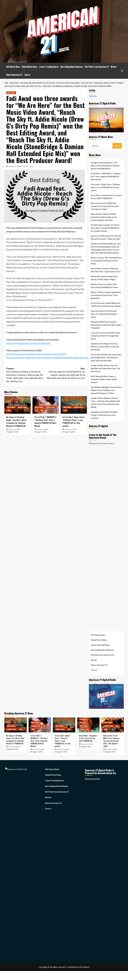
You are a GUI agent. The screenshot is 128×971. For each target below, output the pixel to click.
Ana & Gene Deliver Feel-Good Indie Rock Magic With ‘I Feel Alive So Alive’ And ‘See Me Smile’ (106, 357)
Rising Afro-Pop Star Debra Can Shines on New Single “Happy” (104, 278)
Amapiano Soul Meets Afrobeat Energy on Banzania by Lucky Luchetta (104, 415)
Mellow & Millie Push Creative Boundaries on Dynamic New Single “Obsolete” (106, 325)
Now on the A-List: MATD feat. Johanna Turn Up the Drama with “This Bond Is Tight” (105, 206)
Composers (83, 719)
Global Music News (29, 66)
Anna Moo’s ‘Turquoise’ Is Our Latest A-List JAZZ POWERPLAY (106, 196)
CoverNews (72, 967)
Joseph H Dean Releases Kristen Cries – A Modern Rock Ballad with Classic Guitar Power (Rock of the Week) (105, 402)
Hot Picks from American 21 (97, 66)
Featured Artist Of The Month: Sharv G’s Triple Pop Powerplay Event (104, 314)
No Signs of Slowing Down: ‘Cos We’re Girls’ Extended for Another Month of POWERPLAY (16, 421)
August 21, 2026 (13, 432)
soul (65, 410)
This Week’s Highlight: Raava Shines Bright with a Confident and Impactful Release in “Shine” (106, 390)
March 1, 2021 (29, 166)
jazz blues (83, 722)
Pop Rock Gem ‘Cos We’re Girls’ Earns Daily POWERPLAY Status (104, 285)
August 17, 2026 (41, 432)
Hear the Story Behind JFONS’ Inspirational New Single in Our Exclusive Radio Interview (104, 217)
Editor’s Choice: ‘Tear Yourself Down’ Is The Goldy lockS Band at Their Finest (106, 260)
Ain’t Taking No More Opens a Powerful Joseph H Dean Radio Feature (104, 379)
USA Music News (13, 66)
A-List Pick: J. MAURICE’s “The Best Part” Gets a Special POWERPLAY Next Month (45, 421)
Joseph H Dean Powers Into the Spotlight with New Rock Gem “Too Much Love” (105, 368)
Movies (114, 66)
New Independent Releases (71, 66)
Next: (66, 373)
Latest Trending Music (48, 66)
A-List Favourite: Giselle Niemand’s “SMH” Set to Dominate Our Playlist (106, 304)
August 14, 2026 (69, 432)
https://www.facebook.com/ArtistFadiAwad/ (28, 343)
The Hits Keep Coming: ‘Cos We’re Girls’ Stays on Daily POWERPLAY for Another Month (105, 228)
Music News (11, 93)
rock (8, 410)
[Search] (122, 71)
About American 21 (14, 74)
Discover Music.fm (92, 779)
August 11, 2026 (86, 746)
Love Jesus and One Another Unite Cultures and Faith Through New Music (105, 336)
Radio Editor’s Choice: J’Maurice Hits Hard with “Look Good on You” (106, 270)
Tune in (27, 74)
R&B (42, 410)
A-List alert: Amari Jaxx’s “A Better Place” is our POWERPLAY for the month (73, 421)
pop (37, 410)
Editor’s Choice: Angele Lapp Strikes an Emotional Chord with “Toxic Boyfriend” (106, 295)
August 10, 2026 (110, 752)
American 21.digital (14, 166)
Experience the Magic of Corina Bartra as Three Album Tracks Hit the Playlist (105, 346)
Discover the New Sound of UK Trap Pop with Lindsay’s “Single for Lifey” (106, 237)
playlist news (22, 407)
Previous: (24, 375)
